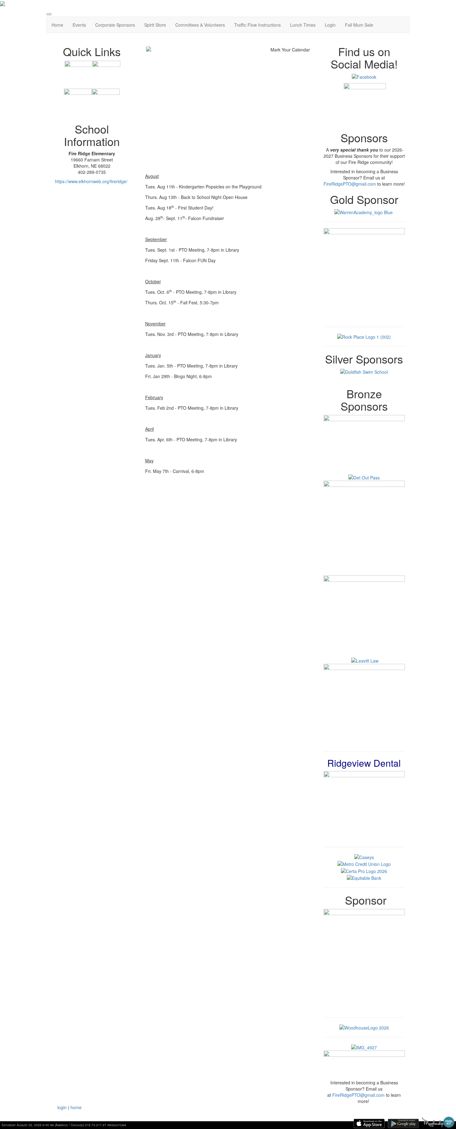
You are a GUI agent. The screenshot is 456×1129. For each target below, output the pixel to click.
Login (330, 25)
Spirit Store (155, 25)
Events (79, 25)
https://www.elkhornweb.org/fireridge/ (91, 181)
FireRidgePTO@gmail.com (350, 184)
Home (57, 25)
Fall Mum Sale (359, 25)
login (62, 1107)
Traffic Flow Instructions (257, 25)
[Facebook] (364, 76)
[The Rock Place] (364, 336)
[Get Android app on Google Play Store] (403, 1123)
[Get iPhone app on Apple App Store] (369, 1123)
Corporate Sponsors (115, 25)
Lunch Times (302, 25)
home (76, 1107)
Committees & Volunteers (200, 25)
